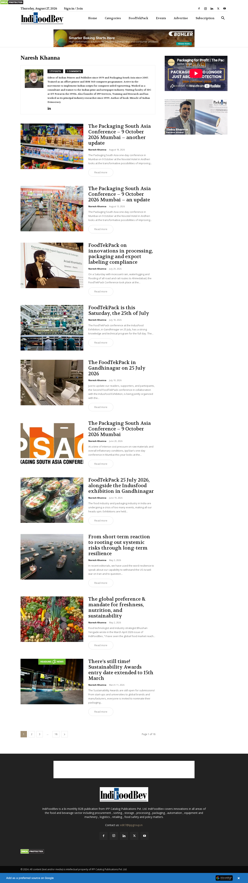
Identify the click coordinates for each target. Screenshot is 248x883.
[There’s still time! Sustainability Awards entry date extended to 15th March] (52, 681)
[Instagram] (205, 8)
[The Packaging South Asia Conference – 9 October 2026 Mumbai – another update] (52, 146)
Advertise (181, 18)
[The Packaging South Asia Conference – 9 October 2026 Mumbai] (52, 443)
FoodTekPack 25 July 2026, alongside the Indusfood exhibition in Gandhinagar (121, 485)
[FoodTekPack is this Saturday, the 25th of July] (52, 327)
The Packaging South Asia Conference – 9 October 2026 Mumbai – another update (119, 134)
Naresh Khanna (97, 149)
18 (56, 734)
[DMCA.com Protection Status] (11, 3)
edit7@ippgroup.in (131, 825)
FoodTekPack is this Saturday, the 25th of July (118, 310)
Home (92, 18)
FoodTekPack (138, 18)
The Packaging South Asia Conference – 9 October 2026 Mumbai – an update (119, 194)
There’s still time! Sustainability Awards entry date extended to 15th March (120, 669)
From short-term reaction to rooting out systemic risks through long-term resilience (119, 545)
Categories (113, 18)
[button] (222, 18)
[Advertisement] (124, 769)
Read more (100, 172)
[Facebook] (199, 8)
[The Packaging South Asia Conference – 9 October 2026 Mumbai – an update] (52, 208)
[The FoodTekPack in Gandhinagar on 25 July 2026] (52, 382)
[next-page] (64, 734)
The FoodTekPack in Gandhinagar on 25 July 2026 (117, 368)
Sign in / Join (73, 8)
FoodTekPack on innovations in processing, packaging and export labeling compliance (120, 253)
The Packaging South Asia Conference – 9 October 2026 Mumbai (119, 429)
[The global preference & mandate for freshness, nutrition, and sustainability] (52, 619)
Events (161, 18)
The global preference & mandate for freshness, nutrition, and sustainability (117, 607)
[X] (218, 8)
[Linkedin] (212, 8)
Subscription (205, 18)
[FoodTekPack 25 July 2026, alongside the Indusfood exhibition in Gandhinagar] (52, 500)
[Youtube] (224, 8)
